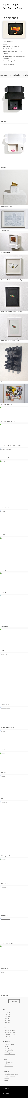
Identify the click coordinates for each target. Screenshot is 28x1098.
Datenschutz (6, 1093)
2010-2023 (6, 64)
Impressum (6, 1088)
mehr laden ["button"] (14, 1001)
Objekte (11, 64)
